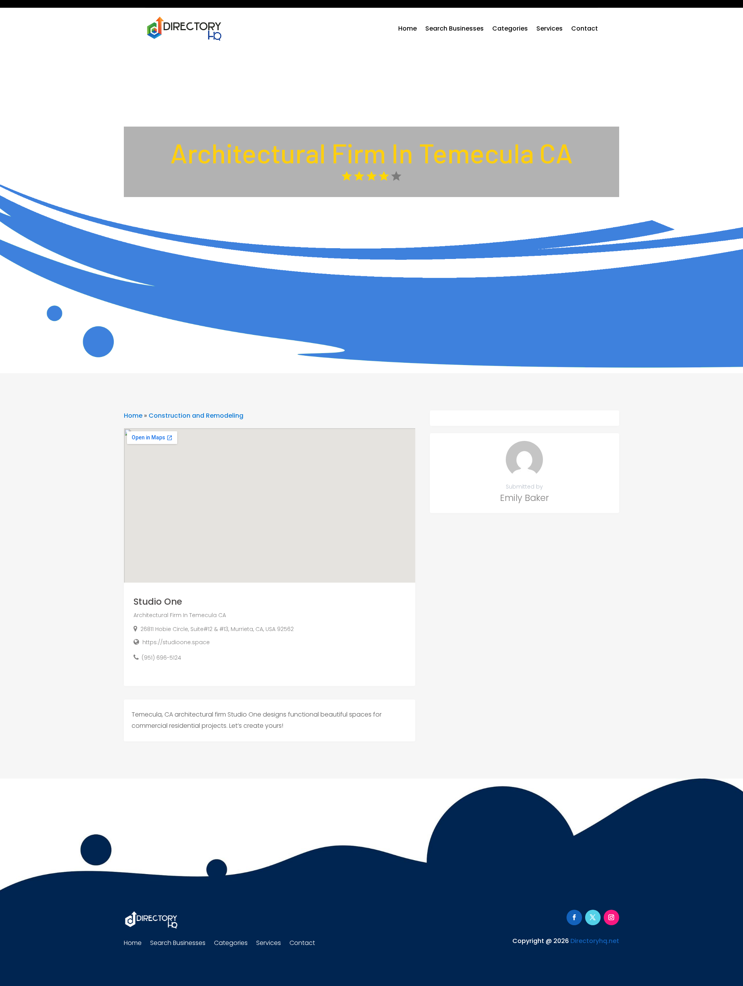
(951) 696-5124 (161, 658)
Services (549, 28)
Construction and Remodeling (196, 415)
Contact (584, 28)
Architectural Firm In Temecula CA (180, 615)
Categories (510, 28)
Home (407, 28)
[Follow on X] (593, 917)
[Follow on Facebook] (574, 917)
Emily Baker (524, 498)
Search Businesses (454, 28)
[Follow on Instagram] (611, 917)
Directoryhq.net (594, 940)
